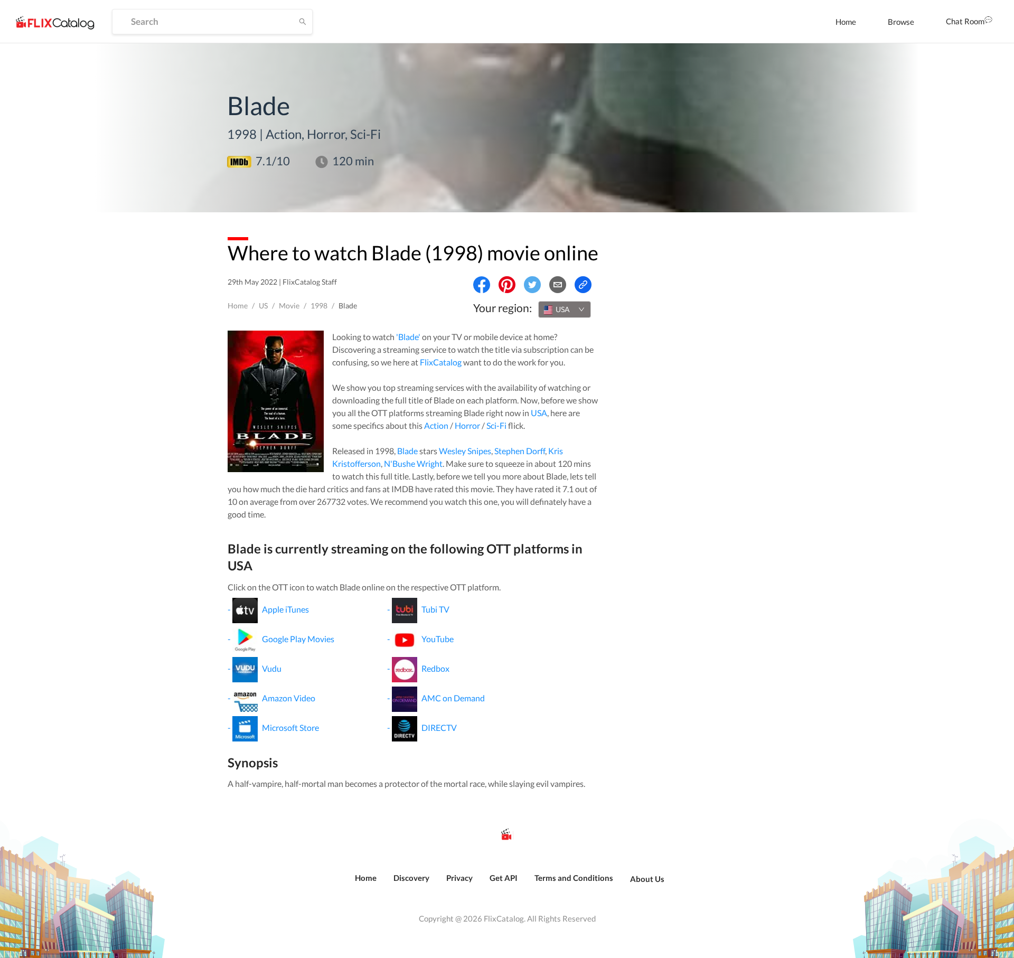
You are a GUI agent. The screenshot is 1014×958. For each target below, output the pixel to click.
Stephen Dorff (519, 451)
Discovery (411, 877)
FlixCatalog (441, 362)
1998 (319, 305)
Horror (467, 425)
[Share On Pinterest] (507, 284)
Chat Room (965, 21)
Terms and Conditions (573, 877)
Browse (901, 21)
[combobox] (564, 309)
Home (845, 21)
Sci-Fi (496, 425)
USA (539, 413)
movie (289, 305)
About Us (647, 879)
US (263, 305)
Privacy (459, 877)
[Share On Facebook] (481, 284)
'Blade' (408, 337)
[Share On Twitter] (532, 284)
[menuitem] (846, 21)
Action (436, 425)
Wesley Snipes (465, 451)
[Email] (557, 284)
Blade (407, 451)
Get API (504, 877)
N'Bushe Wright (413, 463)
